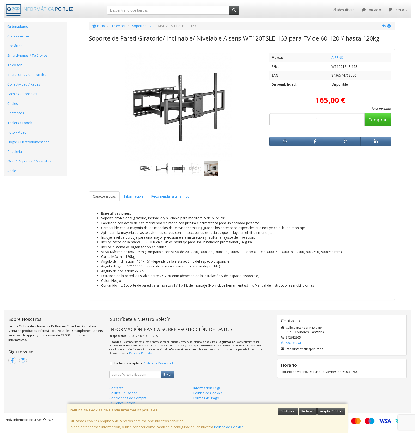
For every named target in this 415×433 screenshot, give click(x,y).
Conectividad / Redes (23, 84)
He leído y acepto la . (144, 363)
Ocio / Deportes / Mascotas (29, 161)
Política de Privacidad (141, 353)
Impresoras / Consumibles (27, 74)
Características (104, 196)
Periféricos (15, 113)
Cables (12, 103)
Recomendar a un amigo (170, 196)
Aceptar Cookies (331, 411)
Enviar (167, 374)
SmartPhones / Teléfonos (27, 55)
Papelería (14, 151)
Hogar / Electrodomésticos (28, 142)
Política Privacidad (123, 393)
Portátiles (14, 45)
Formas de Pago (206, 398)
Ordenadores (17, 26)
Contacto (373, 9)
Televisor (14, 65)
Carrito (399, 9)
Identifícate (345, 9)
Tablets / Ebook (19, 122)
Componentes (18, 36)
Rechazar (307, 411)
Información (133, 196)
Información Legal (207, 388)
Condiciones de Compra (127, 398)
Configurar (288, 411)
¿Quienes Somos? (123, 403)
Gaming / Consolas (22, 94)
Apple (11, 170)
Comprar (377, 120)
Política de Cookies (229, 427)
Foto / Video (17, 132)
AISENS (337, 57)
